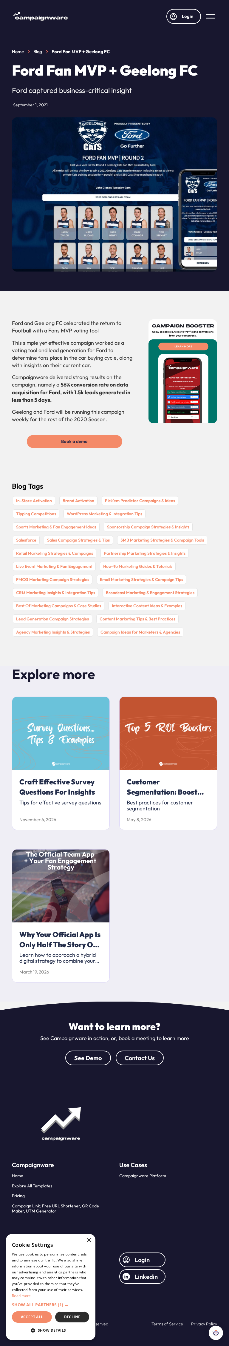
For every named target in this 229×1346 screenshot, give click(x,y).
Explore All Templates (32, 1186)
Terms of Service (167, 1324)
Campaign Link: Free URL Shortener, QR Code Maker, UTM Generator (55, 1208)
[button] (210, 16)
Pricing (18, 1195)
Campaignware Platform (142, 1175)
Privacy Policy (204, 1324)
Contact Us (140, 1058)
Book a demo (74, 441)
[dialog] (50, 1287)
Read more (21, 1295)
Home (17, 1175)
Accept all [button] (32, 1316)
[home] (40, 16)
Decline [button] (72, 1316)
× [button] (88, 1240)
